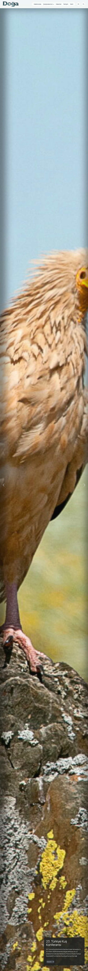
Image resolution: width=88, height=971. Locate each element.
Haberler (58, 4)
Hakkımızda (37, 4)
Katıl (71, 4)
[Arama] (83, 4)
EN (78, 4)
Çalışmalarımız (48, 4)
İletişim (66, 4)
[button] (10, 961)
